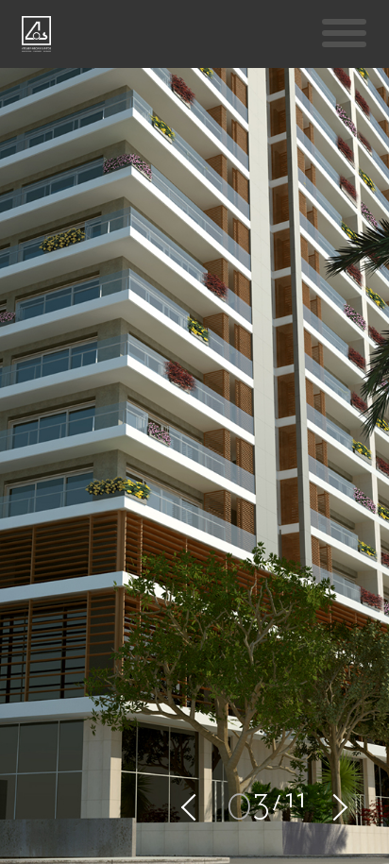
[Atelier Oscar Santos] (36, 37)
